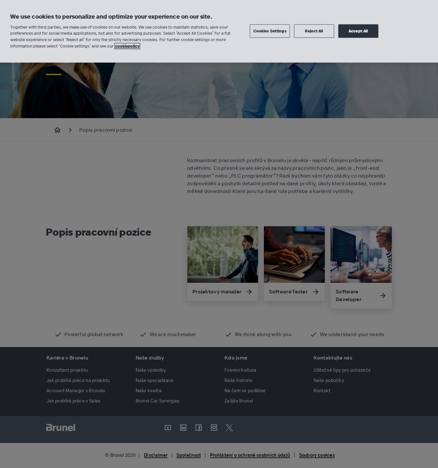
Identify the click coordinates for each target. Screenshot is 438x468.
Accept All (358, 30)
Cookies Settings (269, 30)
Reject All (314, 30)
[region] (219, 31)
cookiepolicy (127, 46)
